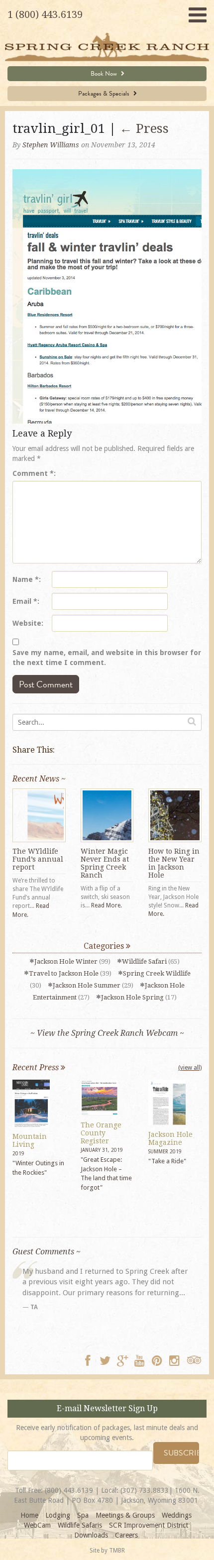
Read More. (106, 905)
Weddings (177, 1515)
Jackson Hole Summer (86, 985)
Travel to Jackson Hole (64, 973)
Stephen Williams (50, 145)
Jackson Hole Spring (132, 997)
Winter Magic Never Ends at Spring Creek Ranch (105, 863)
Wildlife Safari (144, 961)
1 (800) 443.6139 (45, 14)
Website (26, 623)
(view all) (190, 1067)
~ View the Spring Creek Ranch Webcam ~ (107, 1033)
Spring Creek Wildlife (157, 973)
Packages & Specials (104, 94)
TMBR (117, 1550)
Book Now (104, 74)
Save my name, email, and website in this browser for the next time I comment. (106, 658)
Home (29, 1515)
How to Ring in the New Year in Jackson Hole (174, 863)
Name (25, 579)
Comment (33, 473)
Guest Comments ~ (46, 1251)
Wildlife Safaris (80, 1525)
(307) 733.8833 (144, 1490)
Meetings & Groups (125, 1515)
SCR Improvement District (148, 1525)
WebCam (37, 1525)
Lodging (57, 1515)
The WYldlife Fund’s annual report (37, 859)
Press (144, 128)
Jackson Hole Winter (66, 961)
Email (24, 601)
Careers (126, 1535)
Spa (83, 1515)
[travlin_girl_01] (107, 296)
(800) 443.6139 (69, 1490)
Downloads (91, 1535)
